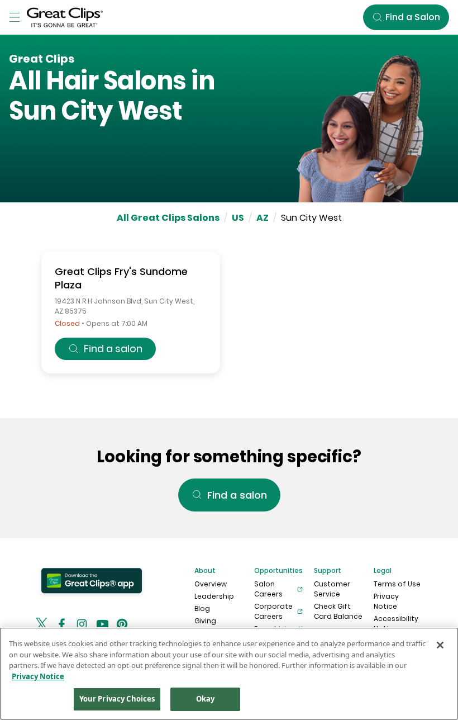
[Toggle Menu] (14, 17)
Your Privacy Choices (117, 699)
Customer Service (332, 589)
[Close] (440, 645)
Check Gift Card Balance (338, 611)
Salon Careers (268, 589)
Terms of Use (397, 584)
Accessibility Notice (396, 623)
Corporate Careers (273, 611)
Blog (202, 608)
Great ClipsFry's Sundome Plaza (121, 278)
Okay (205, 699)
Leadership (214, 596)
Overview (210, 584)
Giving (205, 621)
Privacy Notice (386, 601)
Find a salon (113, 349)
